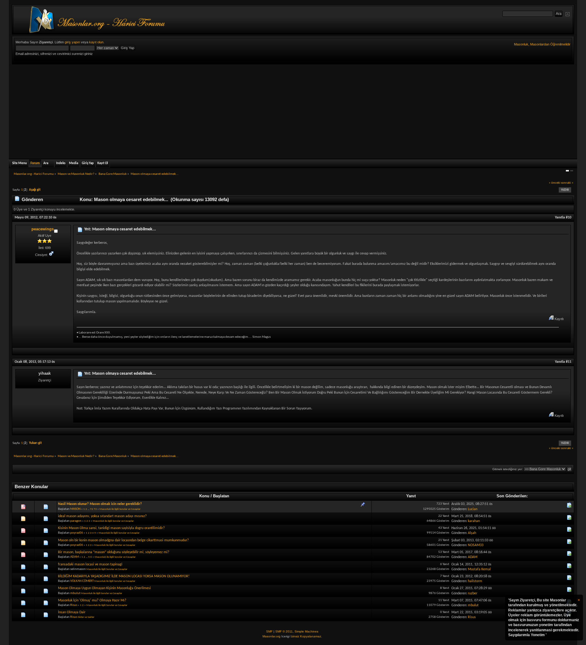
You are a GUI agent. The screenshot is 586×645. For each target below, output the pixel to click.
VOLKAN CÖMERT (82, 581)
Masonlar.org (271, 636)
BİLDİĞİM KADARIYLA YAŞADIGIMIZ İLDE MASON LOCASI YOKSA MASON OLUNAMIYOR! (124, 576)
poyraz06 (76, 533)
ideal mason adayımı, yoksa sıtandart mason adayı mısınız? (102, 516)
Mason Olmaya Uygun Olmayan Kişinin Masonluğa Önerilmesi (104, 588)
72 (91, 509)
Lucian (472, 509)
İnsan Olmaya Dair (71, 612)
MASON (75, 509)
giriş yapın (72, 42)
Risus (73, 605)
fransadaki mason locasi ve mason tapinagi (90, 564)
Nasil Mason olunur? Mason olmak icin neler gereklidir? (100, 504)
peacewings (42, 229)
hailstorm (475, 581)
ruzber (472, 593)
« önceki (554, 183)
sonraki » (567, 183)
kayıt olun (96, 42)
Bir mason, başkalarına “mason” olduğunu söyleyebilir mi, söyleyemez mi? (113, 552)
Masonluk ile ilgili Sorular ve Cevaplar (119, 509)
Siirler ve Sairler (86, 617)
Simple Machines (306, 631)
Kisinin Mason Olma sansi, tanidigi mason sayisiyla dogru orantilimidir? (111, 528)
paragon (75, 521)
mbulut (75, 593)
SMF (269, 631)
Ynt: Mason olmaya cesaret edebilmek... (120, 229)
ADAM (74, 557)
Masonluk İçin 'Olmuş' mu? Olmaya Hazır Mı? (92, 600)
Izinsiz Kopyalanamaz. (306, 636)
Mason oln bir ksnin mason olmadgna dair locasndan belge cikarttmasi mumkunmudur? (123, 540)
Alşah (472, 533)
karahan (474, 521)
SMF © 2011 (284, 631)
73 (95, 509)
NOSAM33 (475, 545)
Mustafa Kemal (479, 569)
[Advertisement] (293, 110)
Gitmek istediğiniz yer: (507, 469)
